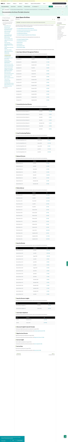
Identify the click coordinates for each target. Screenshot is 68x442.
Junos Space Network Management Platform (61, 25)
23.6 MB (48, 256)
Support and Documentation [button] (35, 3)
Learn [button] (44, 3)
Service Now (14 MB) (37, 350)
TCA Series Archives (7, 80)
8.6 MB (49, 308)
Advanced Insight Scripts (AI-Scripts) (61, 35)
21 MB (48, 267)
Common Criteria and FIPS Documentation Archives (8, 29)
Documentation (5, 6)
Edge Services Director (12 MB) (39, 337)
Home (3, 9)
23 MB (48, 67)
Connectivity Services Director (61, 26)
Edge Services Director (60, 36)
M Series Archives (7, 60)
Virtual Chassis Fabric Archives (9, 83)
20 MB (50, 128)
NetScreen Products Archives (8, 64)
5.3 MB (48, 163)
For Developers (35, 6)
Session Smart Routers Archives (9, 73)
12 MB (48, 206)
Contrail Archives (7, 33)
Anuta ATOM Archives (7, 25)
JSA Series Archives (7, 42)
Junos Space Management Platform (22, 39)
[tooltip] (58, 17)
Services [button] (20, 3)
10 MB (49, 146)
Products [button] (14, 3)
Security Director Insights (21, 47)
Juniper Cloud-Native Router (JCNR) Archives (8, 52)
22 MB (48, 94)
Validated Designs (27, 6)
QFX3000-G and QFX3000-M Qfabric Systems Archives (8, 70)
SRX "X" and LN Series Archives (9, 77)
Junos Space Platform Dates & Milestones (23, 31)
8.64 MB (48, 230)
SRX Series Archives (7, 76)
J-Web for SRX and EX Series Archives (8, 41)
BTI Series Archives (7, 27)
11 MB (48, 224)
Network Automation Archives (8, 65)
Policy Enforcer (59, 30)
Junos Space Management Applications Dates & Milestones (26, 34)
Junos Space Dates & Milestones (22, 33)
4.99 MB (45, 322)
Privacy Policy (3, 440)
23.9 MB (48, 253)
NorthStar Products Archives (8, 66)
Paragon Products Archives (8, 68)
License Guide (13, 6)
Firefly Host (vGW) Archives (8, 38)
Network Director (20, 42)
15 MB (50, 114)
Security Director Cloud (20, 45)
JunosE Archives (6, 53)
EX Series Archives (7, 37)
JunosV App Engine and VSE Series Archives (8, 58)
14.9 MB (50, 111)
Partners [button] (26, 3)
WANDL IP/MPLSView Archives (9, 84)
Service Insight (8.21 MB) (38, 343)
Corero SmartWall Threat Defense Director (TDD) (8, 35)
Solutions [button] (8, 3)
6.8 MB (48, 203)
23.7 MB (48, 250)
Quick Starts (20, 6)
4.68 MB (45, 319)
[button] (65, 436)
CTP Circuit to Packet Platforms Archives (7, 32)
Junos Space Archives (8, 55)
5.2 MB (48, 166)
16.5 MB (48, 200)
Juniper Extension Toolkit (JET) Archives (8, 48)
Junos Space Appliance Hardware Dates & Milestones (25, 28)
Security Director (59, 31)
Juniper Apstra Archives (7, 49)
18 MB (48, 279)
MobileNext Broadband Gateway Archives (7, 62)
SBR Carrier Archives (7, 72)
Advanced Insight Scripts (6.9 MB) (39, 330)
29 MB (48, 183)
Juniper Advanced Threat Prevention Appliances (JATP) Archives (8, 45)
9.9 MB (49, 305)
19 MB (48, 177)
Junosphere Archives (7, 56)
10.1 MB (49, 143)
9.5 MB (49, 140)
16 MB (48, 215)
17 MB (48, 273)
